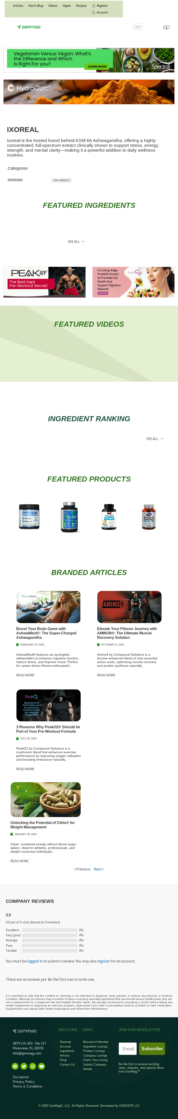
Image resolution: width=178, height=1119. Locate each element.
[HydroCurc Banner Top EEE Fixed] (89, 91)
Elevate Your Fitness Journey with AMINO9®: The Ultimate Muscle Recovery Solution (127, 633)
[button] (76, 241)
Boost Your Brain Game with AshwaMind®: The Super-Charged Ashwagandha (46, 633)
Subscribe (152, 1048)
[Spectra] (89, 59)
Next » (99, 869)
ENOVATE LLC (129, 1105)
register (103, 961)
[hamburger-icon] (138, 27)
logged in (35, 961)
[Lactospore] (133, 281)
